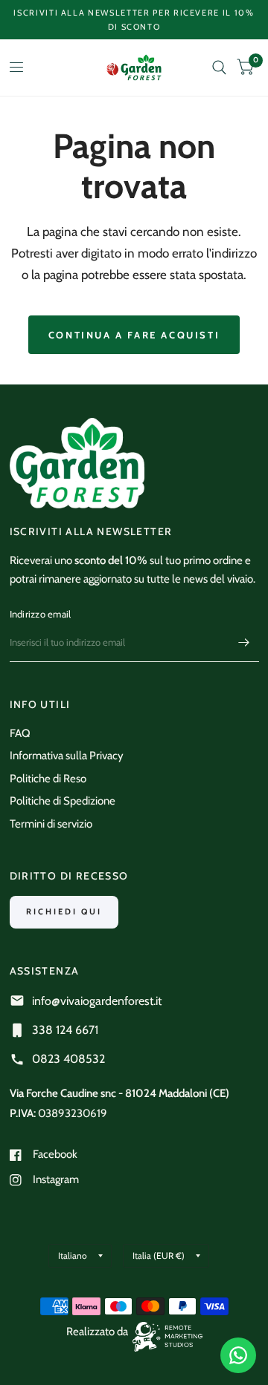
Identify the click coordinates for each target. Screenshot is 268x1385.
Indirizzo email (40, 614)
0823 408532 (68, 1059)
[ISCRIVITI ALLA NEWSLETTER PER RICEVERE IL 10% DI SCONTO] (134, 19)
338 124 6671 (65, 1030)
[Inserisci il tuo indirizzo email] (244, 642)
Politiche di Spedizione (62, 801)
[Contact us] (238, 1355)
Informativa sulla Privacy (67, 755)
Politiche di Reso (48, 778)
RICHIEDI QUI (64, 911)
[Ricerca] (219, 67)
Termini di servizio (51, 824)
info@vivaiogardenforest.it (97, 1001)
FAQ (20, 733)
